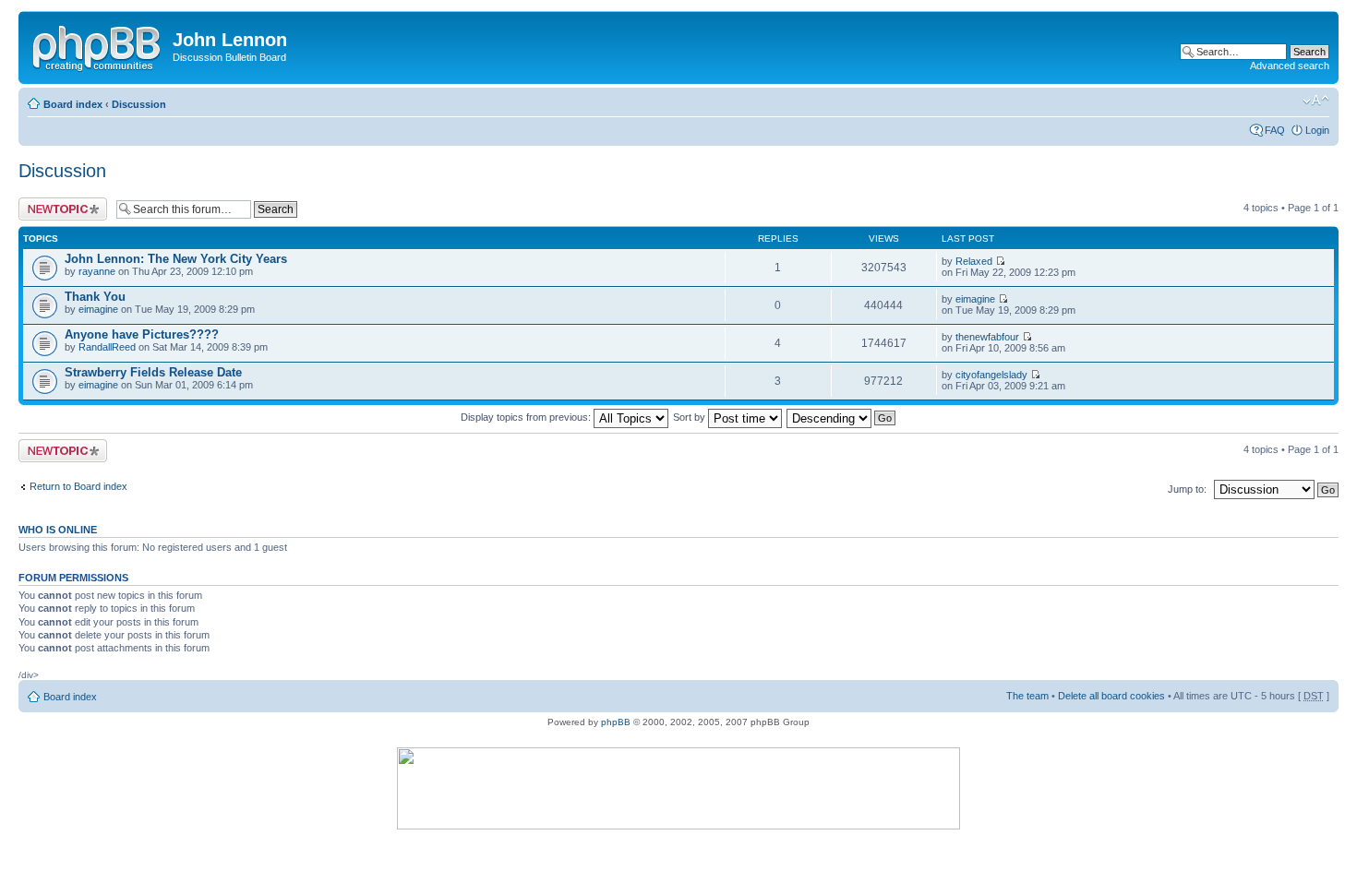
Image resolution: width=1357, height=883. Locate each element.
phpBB (615, 722)
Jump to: (1187, 489)
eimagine (98, 309)
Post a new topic (55, 203)
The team (1027, 695)
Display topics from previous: (527, 417)
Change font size (1316, 100)
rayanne (96, 271)
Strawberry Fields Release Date (153, 372)
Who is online (57, 529)
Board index (72, 104)
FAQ (1275, 130)
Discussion (139, 104)
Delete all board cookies (1111, 695)
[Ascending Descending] (842, 417)
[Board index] (98, 45)
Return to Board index (78, 486)
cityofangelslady (991, 374)
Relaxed (973, 261)
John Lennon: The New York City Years (176, 259)
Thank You (95, 297)
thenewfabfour (987, 336)
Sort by (690, 417)
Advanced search (1289, 65)
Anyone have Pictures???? (142, 334)
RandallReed (107, 346)
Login (1317, 130)
